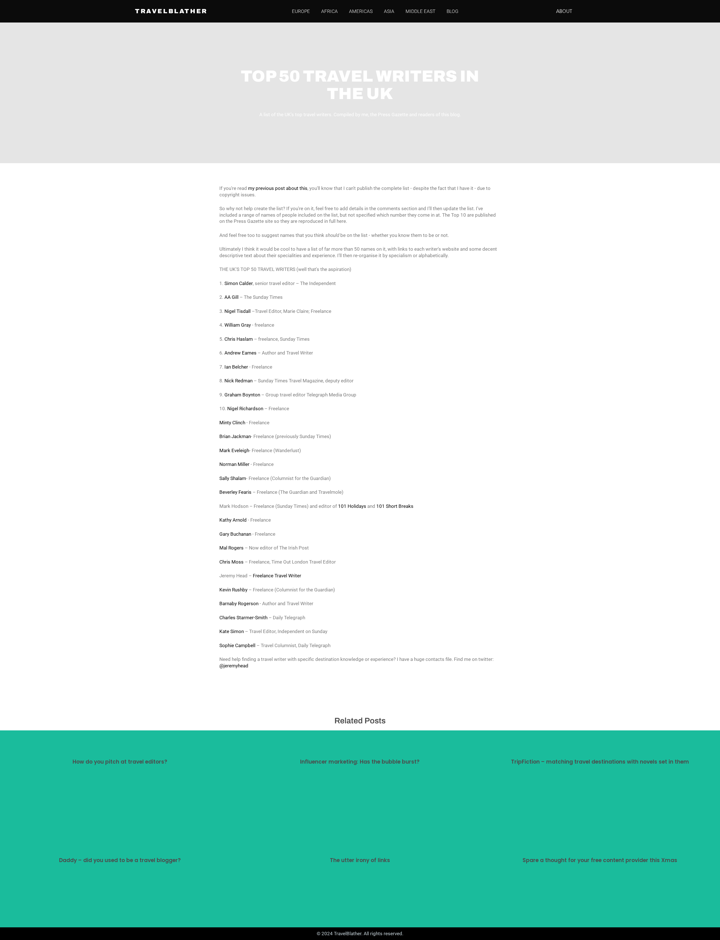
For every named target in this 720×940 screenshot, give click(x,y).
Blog (452, 11)
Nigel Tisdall (237, 311)
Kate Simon (231, 631)
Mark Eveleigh (234, 450)
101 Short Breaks (394, 506)
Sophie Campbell (237, 645)
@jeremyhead (233, 665)
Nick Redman (238, 380)
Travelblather (171, 11)
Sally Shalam (232, 478)
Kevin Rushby (233, 590)
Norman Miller (234, 464)
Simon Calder (238, 283)
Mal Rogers (231, 548)
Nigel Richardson (245, 408)
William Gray (237, 325)
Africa (329, 11)
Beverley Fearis (235, 492)
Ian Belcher (236, 367)
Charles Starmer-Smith (243, 617)
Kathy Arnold (233, 520)
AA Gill (231, 297)
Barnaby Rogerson (238, 603)
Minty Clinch (232, 422)
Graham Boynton (242, 395)
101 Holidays (352, 506)
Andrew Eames (240, 353)
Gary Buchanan (235, 534)
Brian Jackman (235, 436)
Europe (301, 11)
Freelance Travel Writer (277, 575)
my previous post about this (277, 188)
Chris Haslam (238, 339)
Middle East (420, 11)
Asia (389, 11)
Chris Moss (231, 562)
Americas (361, 11)
